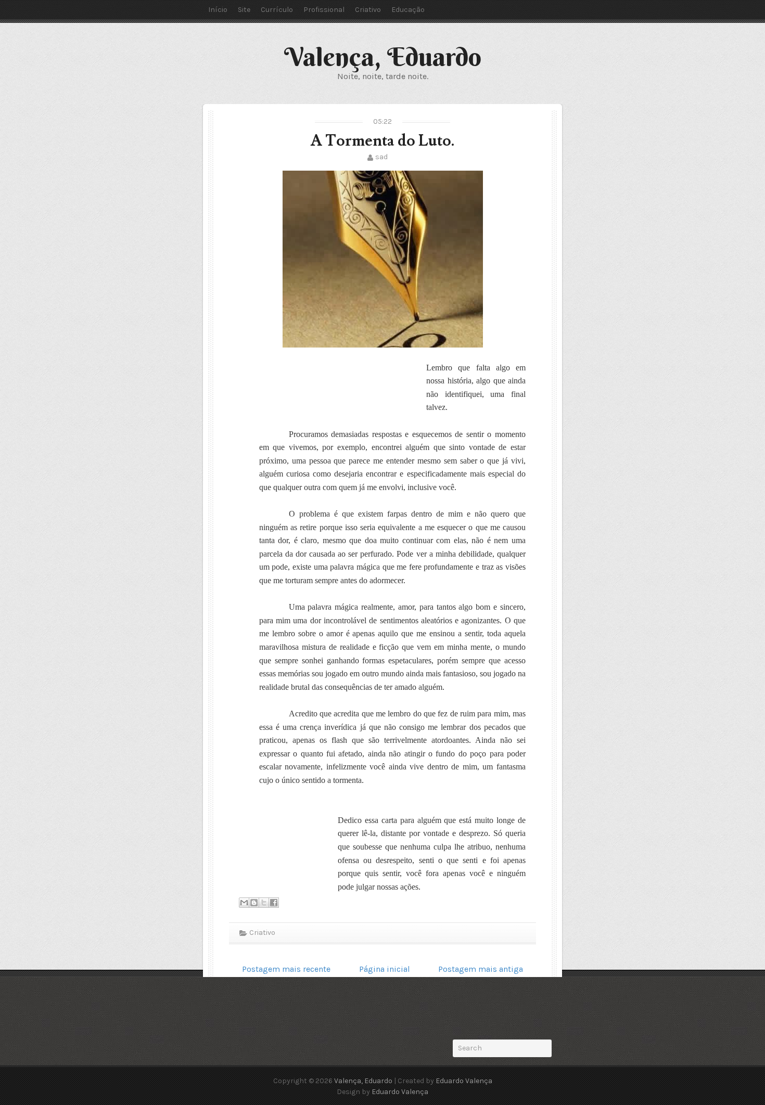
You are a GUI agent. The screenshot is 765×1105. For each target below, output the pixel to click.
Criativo (368, 9)
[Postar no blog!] (254, 902)
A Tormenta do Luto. (382, 141)
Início (217, 9)
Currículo (277, 9)
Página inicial (384, 969)
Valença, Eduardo (382, 57)
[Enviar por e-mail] (244, 902)
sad (381, 156)
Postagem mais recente (286, 969)
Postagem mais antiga (480, 969)
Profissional (324, 9)
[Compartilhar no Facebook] (274, 902)
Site (244, 9)
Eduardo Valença (464, 1080)
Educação (408, 9)
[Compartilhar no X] (264, 902)
